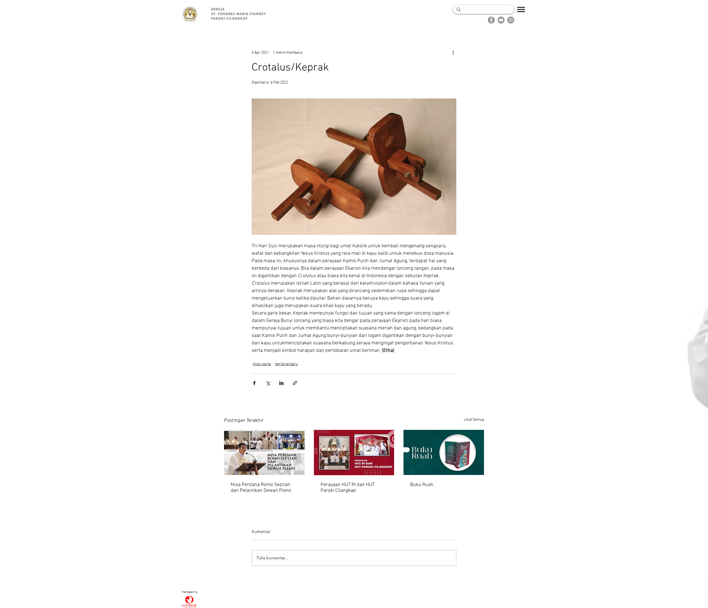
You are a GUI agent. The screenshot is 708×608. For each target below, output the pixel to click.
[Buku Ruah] (444, 452)
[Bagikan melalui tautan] (295, 383)
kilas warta (262, 364)
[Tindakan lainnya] (453, 52)
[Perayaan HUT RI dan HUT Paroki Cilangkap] (354, 452)
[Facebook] (491, 20)
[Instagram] (510, 20)
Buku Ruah (421, 485)
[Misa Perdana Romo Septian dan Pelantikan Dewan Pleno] (264, 452)
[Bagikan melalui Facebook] (254, 383)
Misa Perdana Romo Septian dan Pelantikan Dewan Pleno (261, 487)
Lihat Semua (474, 419)
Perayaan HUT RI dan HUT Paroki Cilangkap (348, 487)
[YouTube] (501, 20)
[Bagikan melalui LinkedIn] (281, 383)
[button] (521, 9)
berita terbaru (286, 364)
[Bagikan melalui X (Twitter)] (267, 383)
